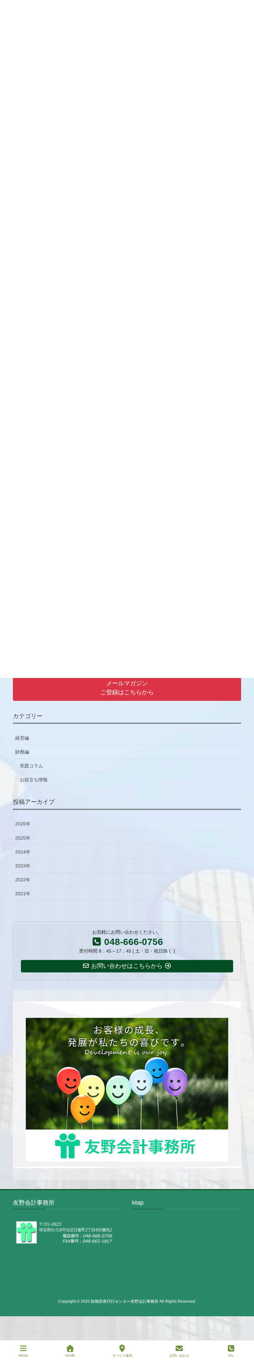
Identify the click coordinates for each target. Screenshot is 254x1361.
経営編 (22, 738)
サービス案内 (122, 1355)
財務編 (22, 752)
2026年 (22, 823)
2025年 (22, 838)
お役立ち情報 (34, 779)
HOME (70, 1355)
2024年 (22, 852)
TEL (231, 1355)
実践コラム (31, 765)
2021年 (22, 893)
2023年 (22, 865)
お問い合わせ (179, 1355)
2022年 (22, 879)
